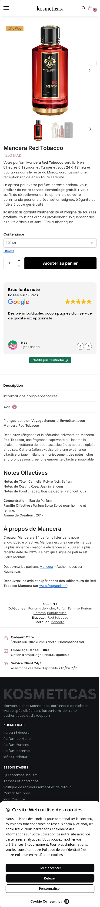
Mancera (46, 566)
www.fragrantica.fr (53, 586)
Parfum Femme (68, 608)
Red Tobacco (58, 617)
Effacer (8, 251)
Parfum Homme (16, 750)
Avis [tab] (9, 406)
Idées (8, 757)
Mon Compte (14, 799)
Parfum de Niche (17, 738)
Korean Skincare (16, 732)
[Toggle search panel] (83, 8)
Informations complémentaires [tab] (30, 396)
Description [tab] (13, 385)
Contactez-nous (17, 793)
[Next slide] (89, 70)
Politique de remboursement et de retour (37, 787)
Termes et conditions (20, 781)
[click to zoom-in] (50, 70)
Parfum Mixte (57, 613)
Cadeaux (20, 757)
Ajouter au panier (60, 263)
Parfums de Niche (41, 608)
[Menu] (10, 8)
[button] (91, 8)
